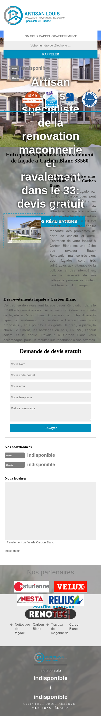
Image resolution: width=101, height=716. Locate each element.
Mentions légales (50, 708)
